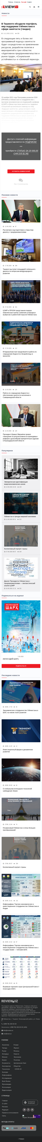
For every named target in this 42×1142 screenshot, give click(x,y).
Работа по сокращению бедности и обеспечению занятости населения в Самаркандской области (17, 395)
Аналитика (5, 1045)
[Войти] (34, 7)
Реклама (5, 1106)
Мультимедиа (6, 1084)
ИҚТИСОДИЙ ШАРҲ (11, 659)
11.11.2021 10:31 (8, 33)
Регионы (16, 1051)
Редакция (5, 1110)
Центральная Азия (20, 1063)
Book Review (6, 1081)
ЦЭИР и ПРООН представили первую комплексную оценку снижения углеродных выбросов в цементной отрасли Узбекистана (20, 313)
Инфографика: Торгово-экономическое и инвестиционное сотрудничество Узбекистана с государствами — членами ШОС (21, 948)
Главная (5, 1100)
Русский (23, 2)
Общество (17, 1066)
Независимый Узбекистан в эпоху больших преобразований (19, 829)
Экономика (17, 1057)
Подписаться (21, 666)
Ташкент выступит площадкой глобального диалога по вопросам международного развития (19, 271)
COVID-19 (18, 1069)
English (29, 2)
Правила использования (10, 1112)
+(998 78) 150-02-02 (10, 1024)
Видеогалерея (7, 1090)
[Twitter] (32, 1110)
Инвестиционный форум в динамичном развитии (18, 751)
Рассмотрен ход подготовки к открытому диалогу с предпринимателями (18, 231)
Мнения (4, 1057)
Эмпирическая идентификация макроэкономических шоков (16, 483)
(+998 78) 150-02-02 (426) (18, 1027)
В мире (16, 1045)
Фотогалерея (6, 1087)
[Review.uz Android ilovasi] (30, 1102)
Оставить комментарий (21, 171)
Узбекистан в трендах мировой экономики (20, 516)
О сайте (4, 1103)
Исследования (7, 1078)
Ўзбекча (10, 2)
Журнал (16, 1048)
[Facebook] (28, 1110)
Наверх (21, 1139)
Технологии (6, 1069)
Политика (17, 1060)
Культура (5, 1072)
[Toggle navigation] (38, 6)
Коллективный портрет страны (15, 549)
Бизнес (4, 1060)
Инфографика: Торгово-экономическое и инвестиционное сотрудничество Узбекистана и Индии (21, 906)
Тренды (4, 1048)
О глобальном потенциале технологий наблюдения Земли (17, 790)
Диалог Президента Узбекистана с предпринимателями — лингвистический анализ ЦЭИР (19, 583)
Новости (16, 1054)
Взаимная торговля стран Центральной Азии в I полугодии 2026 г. (21, 988)
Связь (4, 1116)
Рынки (4, 1051)
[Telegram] (24, 1110)
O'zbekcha (17, 2)
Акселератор (6, 1066)
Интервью (5, 1054)
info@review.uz (8, 1030)
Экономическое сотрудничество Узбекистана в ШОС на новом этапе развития (20, 711)
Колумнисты (6, 1063)
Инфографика (7, 1075)
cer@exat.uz (7, 1033)
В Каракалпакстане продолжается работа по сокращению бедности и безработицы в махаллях (20, 354)
